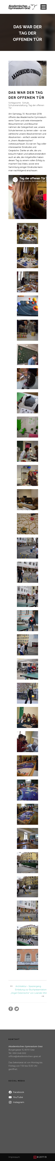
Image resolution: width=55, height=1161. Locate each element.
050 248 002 (19, 1053)
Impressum (14, 1157)
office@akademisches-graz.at (24, 1056)
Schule (25, 103)
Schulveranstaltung (17, 105)
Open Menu (43, 7)
